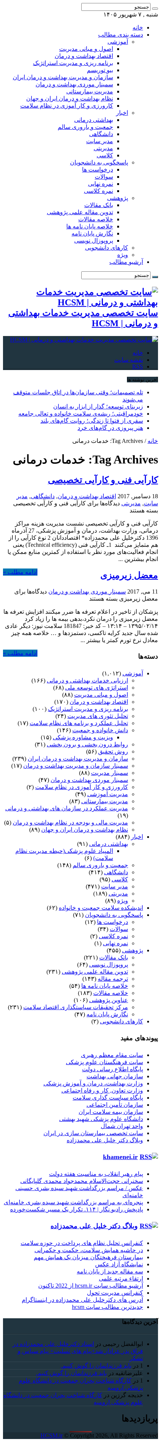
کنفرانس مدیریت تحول (115, 1293)
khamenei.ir (120, 1157)
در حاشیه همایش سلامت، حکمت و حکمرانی (88, 1250)
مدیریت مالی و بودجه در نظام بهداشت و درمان (70, 822)
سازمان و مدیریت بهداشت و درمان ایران (63, 77)
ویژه (122, 255)
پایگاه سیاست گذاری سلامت (108, 1097)
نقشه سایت (128, 360)
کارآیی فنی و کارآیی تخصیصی (103, 480)
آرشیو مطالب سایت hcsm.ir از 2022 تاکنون (90, 1285)
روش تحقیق (113, 751)
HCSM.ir (51, 1435)
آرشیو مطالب (126, 262)
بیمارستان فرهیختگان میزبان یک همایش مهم (88, 1257)
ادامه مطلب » (20, 572)
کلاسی (105, 155)
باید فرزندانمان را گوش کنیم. (96, 1365)
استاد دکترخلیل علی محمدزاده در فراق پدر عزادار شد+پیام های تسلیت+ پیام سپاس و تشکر (78, 1351)
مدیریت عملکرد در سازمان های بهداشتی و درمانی (66, 808)
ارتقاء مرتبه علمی (121, 1278)
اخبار (122, 113)
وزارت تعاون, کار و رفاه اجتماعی (102, 1090)
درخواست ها (97, 169)
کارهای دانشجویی (106, 247)
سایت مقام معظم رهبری (112, 1055)
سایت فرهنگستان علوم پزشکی (104, 1062)
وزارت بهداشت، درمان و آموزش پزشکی (93, 1083)
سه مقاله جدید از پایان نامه (110, 1271)
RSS (137, 366)
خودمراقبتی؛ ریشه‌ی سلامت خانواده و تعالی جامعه (80, 413)
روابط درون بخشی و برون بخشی (87, 744)
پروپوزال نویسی (93, 240)
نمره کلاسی (98, 191)
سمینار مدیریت (109, 773)
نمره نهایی (100, 184)
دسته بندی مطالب (120, 34)
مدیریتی (103, 148)
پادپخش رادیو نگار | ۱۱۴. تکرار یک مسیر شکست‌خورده (76, 1209)
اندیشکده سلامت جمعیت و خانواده (101, 908)
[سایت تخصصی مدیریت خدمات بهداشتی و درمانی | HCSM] (84, 339)
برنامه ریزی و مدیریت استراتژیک (73, 63)
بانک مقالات (98, 205)
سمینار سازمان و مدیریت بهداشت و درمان (75, 765)
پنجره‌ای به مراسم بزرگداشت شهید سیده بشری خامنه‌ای (73, 1202)
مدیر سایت (99, 141)
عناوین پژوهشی (108, 1000)
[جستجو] (155, 8)
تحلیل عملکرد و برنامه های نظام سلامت (79, 723)
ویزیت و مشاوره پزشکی (83, 737)
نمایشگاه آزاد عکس (119, 1264)
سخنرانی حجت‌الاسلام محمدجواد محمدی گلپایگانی (81, 1181)
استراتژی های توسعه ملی (96, 687)
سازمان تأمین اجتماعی (114, 1104)
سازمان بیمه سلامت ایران (111, 1112)
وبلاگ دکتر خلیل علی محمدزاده (105, 1140)
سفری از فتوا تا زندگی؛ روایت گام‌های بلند (91, 420)
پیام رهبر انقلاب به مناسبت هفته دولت (96, 1174)
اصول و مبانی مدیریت (86, 49)
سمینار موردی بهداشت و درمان (74, 84)
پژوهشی (117, 198)
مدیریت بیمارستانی (89, 91)
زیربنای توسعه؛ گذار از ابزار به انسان (98, 406)
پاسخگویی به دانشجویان (99, 162)
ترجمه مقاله (113, 979)
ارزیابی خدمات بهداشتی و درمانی (87, 680)
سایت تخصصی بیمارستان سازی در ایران (93, 1133)
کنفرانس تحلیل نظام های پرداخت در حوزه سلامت (82, 1243)
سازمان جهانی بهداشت (114, 1076)
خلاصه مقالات (95, 219)
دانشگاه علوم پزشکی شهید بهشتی (101, 1119)
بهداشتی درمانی (93, 120)
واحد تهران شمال (122, 1126)
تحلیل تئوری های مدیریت (97, 716)
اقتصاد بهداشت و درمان (84, 56)
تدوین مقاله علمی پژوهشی (80, 212)
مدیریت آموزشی (107, 794)
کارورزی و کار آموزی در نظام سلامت (66, 105)
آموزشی (117, 41)
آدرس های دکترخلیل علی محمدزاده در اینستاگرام (82, 1300)
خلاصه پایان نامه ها (89, 226)
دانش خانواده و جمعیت (100, 730)
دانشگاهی (101, 134)
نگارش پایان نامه (92, 233)
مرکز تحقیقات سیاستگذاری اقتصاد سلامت (75, 1007)
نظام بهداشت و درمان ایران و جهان (69, 98)
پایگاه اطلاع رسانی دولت (112, 1069)
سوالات (104, 176)
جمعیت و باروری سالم (85, 127)
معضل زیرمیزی (129, 575)
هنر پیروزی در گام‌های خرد (110, 428)
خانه (138, 27)
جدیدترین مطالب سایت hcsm (107, 1307)
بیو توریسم (100, 70)
